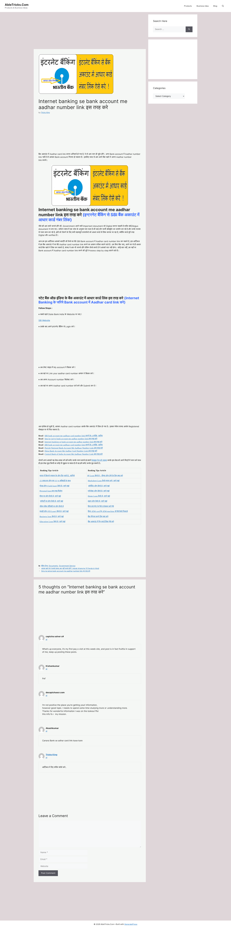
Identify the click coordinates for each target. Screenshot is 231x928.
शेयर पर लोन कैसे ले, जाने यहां (50, 496)
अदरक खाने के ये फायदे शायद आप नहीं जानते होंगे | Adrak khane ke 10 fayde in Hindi (70, 568)
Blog (215, 6)
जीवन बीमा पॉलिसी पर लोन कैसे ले (52, 506)
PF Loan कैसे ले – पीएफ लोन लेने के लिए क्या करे (105, 476)
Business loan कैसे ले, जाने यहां (52, 516)
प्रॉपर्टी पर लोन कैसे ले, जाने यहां (51, 501)
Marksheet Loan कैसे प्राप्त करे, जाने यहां (103, 481)
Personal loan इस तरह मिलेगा (51, 491)
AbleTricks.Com (17, 4)
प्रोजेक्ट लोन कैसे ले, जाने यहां (98, 491)
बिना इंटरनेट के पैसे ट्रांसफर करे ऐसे (101, 506)
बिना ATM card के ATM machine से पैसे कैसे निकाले (108, 511)
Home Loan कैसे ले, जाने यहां (99, 496)
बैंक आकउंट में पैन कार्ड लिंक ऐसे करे (101, 521)
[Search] (189, 29)
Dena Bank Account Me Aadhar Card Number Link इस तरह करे (71, 451)
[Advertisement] (90, 31)
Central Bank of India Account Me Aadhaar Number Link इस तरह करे (74, 454)
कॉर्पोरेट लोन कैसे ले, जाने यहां (99, 486)
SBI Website (44, 320)
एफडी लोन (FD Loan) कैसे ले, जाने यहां (54, 511)
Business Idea (203, 6)
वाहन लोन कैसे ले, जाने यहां (97, 501)
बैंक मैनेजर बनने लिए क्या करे (98, 516)
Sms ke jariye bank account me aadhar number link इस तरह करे (71, 439)
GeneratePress (130, 924)
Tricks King (51, 754)
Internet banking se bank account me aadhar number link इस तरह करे (73, 442)
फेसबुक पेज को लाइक (99, 460)
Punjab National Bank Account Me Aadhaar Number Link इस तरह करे (74, 448)
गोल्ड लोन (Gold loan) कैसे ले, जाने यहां (54, 486)
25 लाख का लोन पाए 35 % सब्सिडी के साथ (55, 481)
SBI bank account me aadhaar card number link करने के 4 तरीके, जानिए (74, 436)
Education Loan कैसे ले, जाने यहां (52, 521)
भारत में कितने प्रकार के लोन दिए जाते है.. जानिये (57, 476)
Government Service (67, 566)
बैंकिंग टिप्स (44, 566)
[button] (223, 6)
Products (188, 6)
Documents (53, 566)
